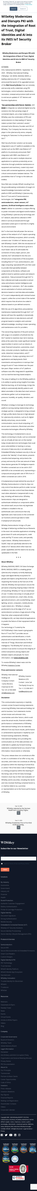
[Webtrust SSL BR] (14, 1148)
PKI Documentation (8, 1064)
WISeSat (4, 990)
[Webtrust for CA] (5, 1148)
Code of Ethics (6, 1082)
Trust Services (6, 966)
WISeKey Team (6, 1043)
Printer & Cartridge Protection (11, 910)
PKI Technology (6, 963)
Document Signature (8, 916)
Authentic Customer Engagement (12, 903)
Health (3, 897)
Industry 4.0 (5, 891)
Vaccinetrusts (5, 975)
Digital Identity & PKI (8, 960)
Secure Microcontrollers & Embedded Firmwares (18, 951)
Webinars (4, 1002)
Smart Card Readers (8, 954)
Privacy (3, 1131)
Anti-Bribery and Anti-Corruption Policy (15, 1055)
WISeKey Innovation (8, 978)
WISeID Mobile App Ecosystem (11, 972)
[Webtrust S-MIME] (32, 1148)
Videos (3, 1023)
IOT (2, 67)
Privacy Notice (6, 1061)
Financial (4, 894)
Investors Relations (8, 1092)
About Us (4, 1067)
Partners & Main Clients (9, 1076)
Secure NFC (5, 948)
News (3, 1011)
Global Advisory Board (9, 1046)
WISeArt (4, 984)
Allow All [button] (13, 9)
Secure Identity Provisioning (11, 931)
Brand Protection (7, 900)
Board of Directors (7, 1040)
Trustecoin (5, 987)
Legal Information (7, 1049)
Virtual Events (6, 1017)
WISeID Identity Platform (9, 969)
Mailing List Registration (9, 1101)
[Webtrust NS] (5, 1158)
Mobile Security (6, 922)
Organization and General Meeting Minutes (16, 1058)
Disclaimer (4, 1052)
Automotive (5, 885)
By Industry (5, 882)
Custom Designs (6, 957)
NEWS (6, 67)
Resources (4, 996)
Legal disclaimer (27, 1129)
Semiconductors (6, 945)
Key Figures (5, 1095)
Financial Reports (7, 1098)
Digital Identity (6, 913)
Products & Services (8, 939)
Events (3, 1014)
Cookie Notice (28, 4)
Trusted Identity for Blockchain (12, 981)
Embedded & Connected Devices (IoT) (14, 925)
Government (5, 888)
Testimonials (5, 1073)
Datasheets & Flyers (8, 1005)
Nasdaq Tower (6, 1008)
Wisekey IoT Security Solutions (12, 928)
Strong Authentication (9, 919)
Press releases (6, 1089)
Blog (2, 1026)
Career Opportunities (8, 1079)
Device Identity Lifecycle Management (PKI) (16, 934)
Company (4, 1031)
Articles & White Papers (9, 1020)
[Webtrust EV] (23, 1148)
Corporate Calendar (8, 1110)
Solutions (4, 877)
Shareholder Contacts (8, 1104)
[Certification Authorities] (14, 1158)
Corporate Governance (9, 1037)
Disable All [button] (23, 9)
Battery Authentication (9, 907)
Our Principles (6, 1070)
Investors (4, 1085)
